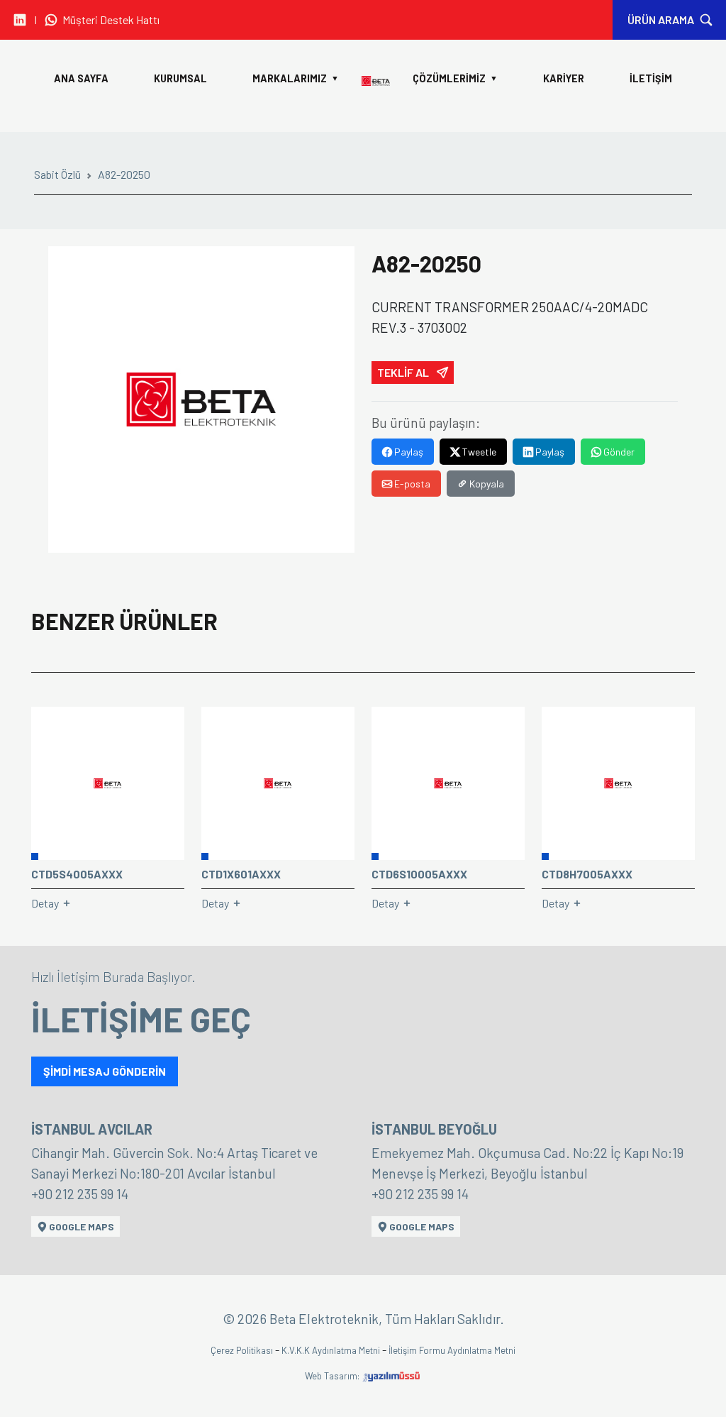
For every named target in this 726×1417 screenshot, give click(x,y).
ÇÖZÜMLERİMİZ (455, 78)
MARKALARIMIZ (295, 78)
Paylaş (407, 452)
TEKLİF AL (404, 372)
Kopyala (485, 484)
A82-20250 (124, 174)
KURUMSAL (180, 78)
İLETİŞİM (651, 78)
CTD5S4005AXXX (77, 874)
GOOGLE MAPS (80, 1226)
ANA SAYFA (81, 78)
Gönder (618, 452)
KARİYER (563, 78)
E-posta (411, 484)
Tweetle (478, 452)
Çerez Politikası (243, 1350)
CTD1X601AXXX (241, 874)
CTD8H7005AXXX (587, 874)
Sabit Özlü (57, 174)
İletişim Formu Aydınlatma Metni (452, 1350)
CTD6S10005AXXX (419, 874)
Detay (46, 903)
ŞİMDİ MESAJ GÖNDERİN (104, 1071)
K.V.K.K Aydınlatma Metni (331, 1350)
